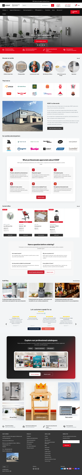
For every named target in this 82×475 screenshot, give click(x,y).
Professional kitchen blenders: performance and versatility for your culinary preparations (40, 300)
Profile (46, 436)
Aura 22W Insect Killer (8, 226)
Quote (53, 10)
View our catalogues (35, 374)
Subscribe (67, 445)
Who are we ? (59, 10)
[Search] (52, 5)
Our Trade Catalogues (31, 446)
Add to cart (10, 235)
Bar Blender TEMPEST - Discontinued (54, 227)
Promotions (47, 10)
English (4, 466)
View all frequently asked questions (36, 272)
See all (78, 58)
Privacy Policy (48, 453)
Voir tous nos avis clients (34, 328)
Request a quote (41, 197)
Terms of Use (47, 461)
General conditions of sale (50, 459)
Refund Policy (48, 455)
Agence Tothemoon (6, 471)
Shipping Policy (48, 457)
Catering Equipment (27, 10)
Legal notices (47, 451)
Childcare (4, 10)
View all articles (76, 280)
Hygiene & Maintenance (15, 10)
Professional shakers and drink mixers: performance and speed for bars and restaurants (14, 300)
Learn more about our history (55, 128)
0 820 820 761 (75, 12)
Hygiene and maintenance (32, 438)
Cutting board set (37, 226)
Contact (4, 13)
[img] (41, 312)
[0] (75, 5)
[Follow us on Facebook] (33, 469)
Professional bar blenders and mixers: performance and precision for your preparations (67, 300)
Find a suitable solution (41, 41)
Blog (46, 445)
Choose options (41, 235)
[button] (6, 324)
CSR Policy (47, 449)
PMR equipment (38, 10)
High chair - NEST (22, 226)
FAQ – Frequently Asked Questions (50, 443)
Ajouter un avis (48, 328)
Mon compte (67, 6)
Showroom (47, 447)
